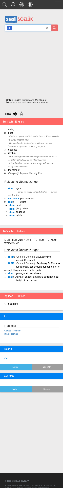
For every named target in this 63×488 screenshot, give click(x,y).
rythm (25, 208)
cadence (12, 149)
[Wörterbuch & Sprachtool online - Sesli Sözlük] (5, 5)
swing (11, 129)
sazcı (13, 198)
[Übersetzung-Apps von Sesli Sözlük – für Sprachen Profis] (30, 5)
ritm (6, 358)
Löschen (47, 366)
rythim (19, 215)
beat (10, 132)
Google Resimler (12, 330)
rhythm (12, 153)
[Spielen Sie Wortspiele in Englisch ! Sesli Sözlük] (21, 5)
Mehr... (15, 366)
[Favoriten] (20, 115)
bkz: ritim (13, 303)
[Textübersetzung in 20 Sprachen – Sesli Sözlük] (13, 5)
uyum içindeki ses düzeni (28, 273)
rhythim (38, 173)
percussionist (27, 198)
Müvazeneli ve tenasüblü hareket (33, 258)
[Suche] (54, 28)
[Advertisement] (31, 66)
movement (13, 169)
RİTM (11, 256)
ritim (10, 188)
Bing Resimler (11, 333)
